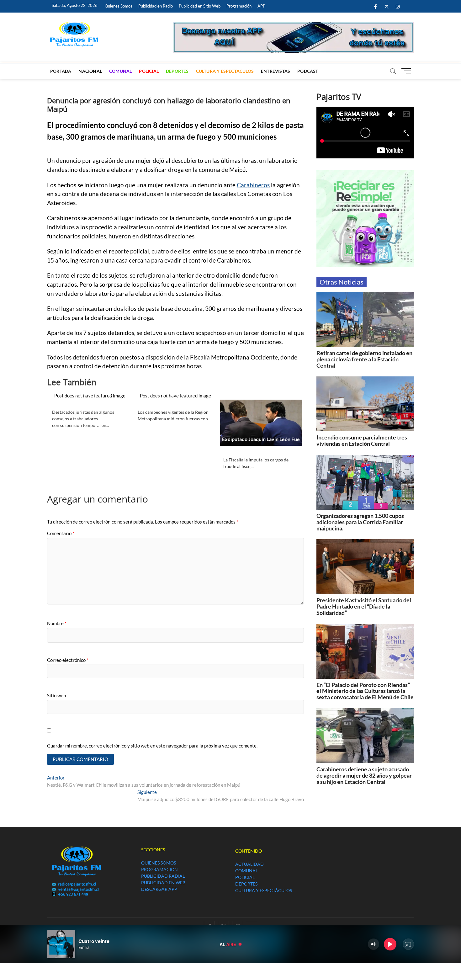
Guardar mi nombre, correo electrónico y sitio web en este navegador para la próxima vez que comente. (152, 745)
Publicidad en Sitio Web (199, 5)
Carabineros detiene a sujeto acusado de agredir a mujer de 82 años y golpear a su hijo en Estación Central (364, 775)
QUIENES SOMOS (158, 862)
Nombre (56, 623)
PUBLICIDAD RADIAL (163, 876)
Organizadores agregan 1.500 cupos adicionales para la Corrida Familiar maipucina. (360, 522)
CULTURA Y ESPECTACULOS (225, 71)
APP (261, 5)
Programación (239, 5)
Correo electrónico (67, 660)
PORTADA (60, 71)
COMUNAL (120, 71)
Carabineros (253, 185)
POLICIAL (149, 71)
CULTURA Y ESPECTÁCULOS (263, 890)
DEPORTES (177, 71)
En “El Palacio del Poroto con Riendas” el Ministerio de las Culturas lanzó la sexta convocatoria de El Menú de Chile (365, 691)
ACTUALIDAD (249, 864)
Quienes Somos (118, 5)
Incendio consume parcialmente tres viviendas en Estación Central (361, 440)
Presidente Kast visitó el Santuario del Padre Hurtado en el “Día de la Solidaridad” (363, 606)
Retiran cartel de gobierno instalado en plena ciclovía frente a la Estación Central (364, 359)
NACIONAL (90, 71)
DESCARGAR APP (159, 889)
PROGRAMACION (159, 869)
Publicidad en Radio (155, 5)
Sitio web (56, 695)
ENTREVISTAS (275, 71)
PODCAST (307, 71)
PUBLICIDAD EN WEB (163, 882)
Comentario (60, 533)
